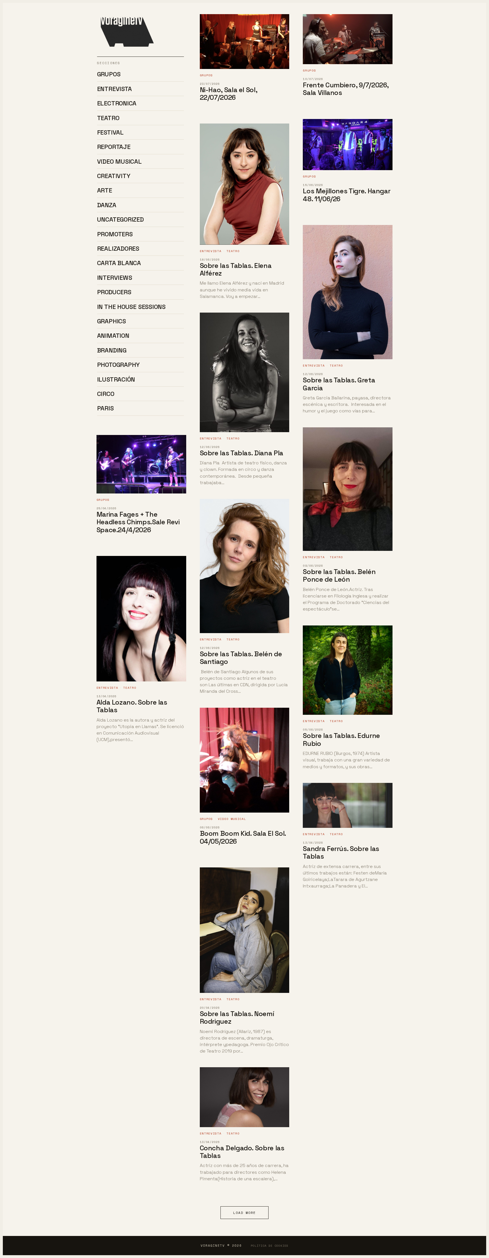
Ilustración (116, 379)
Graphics (111, 321)
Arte (104, 190)
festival (110, 132)
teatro (108, 118)
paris (105, 408)
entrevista (114, 89)
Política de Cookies (269, 1246)
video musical (119, 161)
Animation (113, 335)
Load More (244, 1212)
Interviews (114, 278)
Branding (111, 350)
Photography (118, 365)
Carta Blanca (119, 263)
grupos (109, 74)
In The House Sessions (131, 307)
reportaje (113, 147)
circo (105, 394)
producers (114, 292)
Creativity (113, 176)
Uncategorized (120, 219)
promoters (115, 234)
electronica (117, 103)
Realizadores (118, 248)
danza (106, 205)
